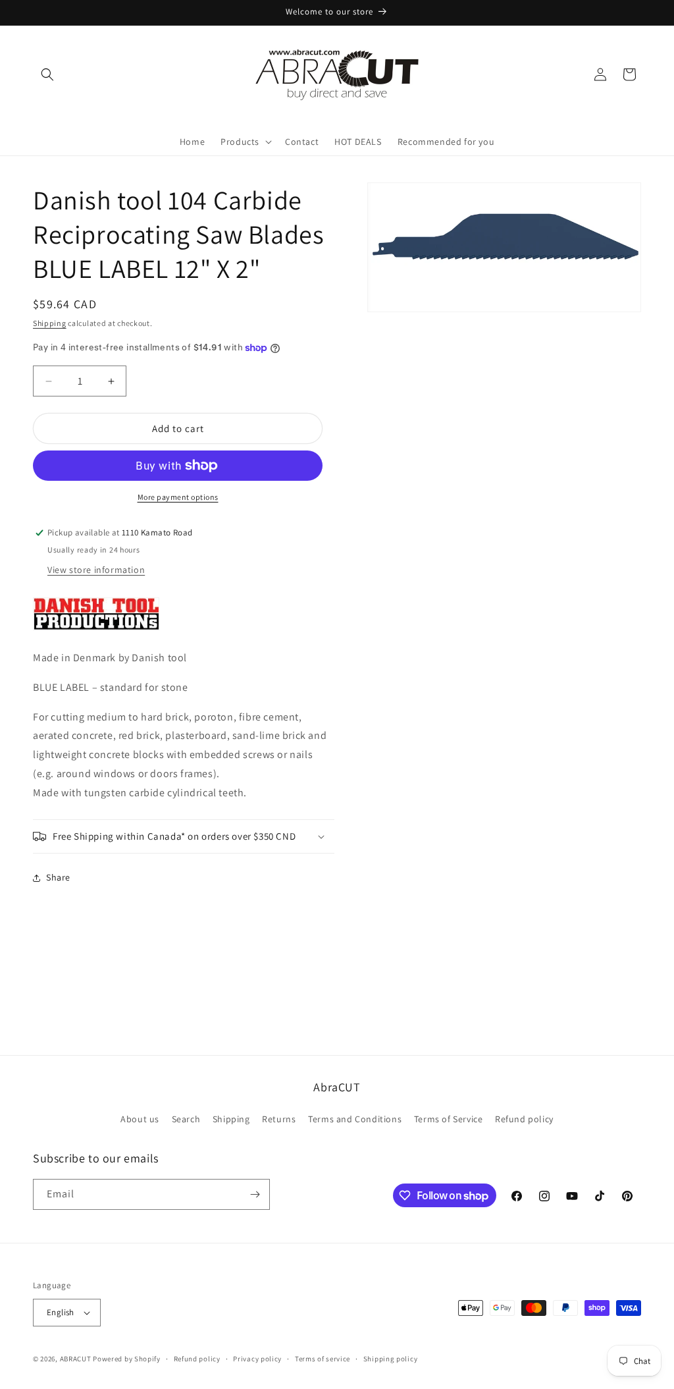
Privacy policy (257, 1358)
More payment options (178, 497)
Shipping (49, 323)
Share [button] (58, 877)
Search (186, 1119)
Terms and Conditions (355, 1119)
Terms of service (322, 1358)
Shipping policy (390, 1358)
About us (139, 1119)
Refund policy (524, 1119)
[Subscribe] (254, 1194)
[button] (47, 74)
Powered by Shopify (127, 1358)
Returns (279, 1119)
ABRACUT (75, 1358)
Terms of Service (448, 1119)
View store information (96, 570)
